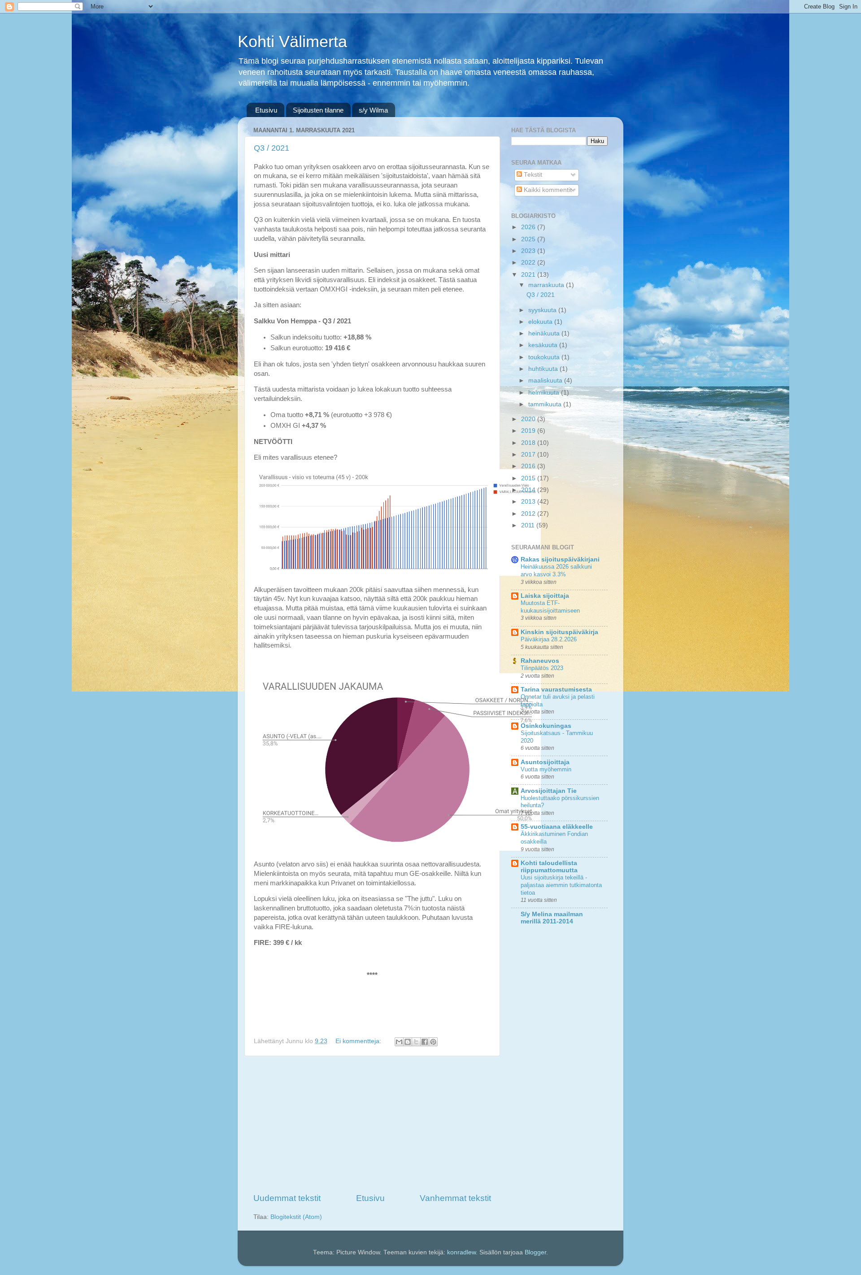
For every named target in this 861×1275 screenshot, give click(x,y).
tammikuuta (545, 404)
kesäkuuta (543, 345)
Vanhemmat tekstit (455, 1198)
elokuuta (541, 321)
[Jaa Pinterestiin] (433, 1041)
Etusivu (266, 110)
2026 (529, 227)
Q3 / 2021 (271, 148)
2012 (529, 513)
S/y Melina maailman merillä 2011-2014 (552, 918)
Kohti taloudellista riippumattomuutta (549, 867)
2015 (529, 478)
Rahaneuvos (540, 660)
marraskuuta (547, 285)
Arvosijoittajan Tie (549, 791)
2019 (529, 430)
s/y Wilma (373, 110)
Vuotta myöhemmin (546, 769)
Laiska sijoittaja (545, 595)
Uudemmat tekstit (287, 1198)
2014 (529, 490)
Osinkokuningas (546, 725)
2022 (529, 262)
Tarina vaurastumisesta (556, 689)
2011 (528, 525)
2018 (529, 443)
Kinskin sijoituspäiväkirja (559, 632)
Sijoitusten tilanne (318, 110)
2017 (529, 454)
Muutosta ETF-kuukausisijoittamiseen (550, 607)
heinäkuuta (544, 333)
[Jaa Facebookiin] (424, 1041)
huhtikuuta (544, 369)
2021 (529, 274)
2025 (529, 239)
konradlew (461, 1252)
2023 (529, 251)
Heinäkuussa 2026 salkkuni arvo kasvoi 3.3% (556, 570)
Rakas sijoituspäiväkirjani (560, 559)
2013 (529, 501)
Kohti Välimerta (292, 41)
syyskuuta (543, 310)
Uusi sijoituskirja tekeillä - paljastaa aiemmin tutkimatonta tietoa (561, 885)
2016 (529, 466)
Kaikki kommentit (547, 190)
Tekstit (532, 174)
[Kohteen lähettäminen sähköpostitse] (399, 1041)
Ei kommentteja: (359, 1041)
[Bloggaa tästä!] (407, 1041)
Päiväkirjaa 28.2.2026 (549, 639)
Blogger (535, 1252)
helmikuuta (544, 392)
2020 (529, 419)
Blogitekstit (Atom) (296, 1217)
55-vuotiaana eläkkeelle (557, 826)
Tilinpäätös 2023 (542, 668)
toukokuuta (544, 357)
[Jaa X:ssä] (416, 1041)
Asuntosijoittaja (545, 762)
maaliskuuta (546, 380)
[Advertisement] (372, 1124)
